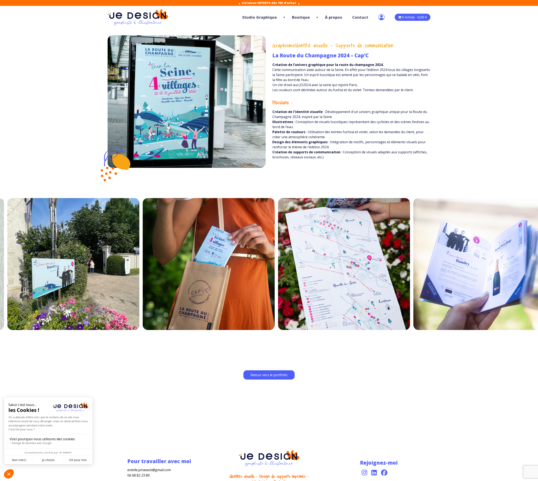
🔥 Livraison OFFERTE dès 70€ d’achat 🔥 (269, 3)
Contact (360, 17)
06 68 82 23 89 (138, 475)
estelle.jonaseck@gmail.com (149, 470)
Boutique (301, 17)
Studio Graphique (259, 17)
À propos (333, 17)
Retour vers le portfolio (269, 375)
